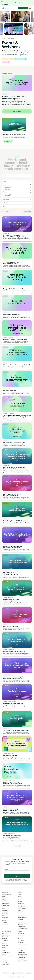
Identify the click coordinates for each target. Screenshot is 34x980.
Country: (6, 869)
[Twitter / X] (13, 973)
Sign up (17, 876)
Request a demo (23, 8)
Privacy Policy (15, 880)
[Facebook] (5, 973)
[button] (32, 3)
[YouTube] (20, 973)
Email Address (7, 864)
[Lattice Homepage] (5, 8)
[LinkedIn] (28, 973)
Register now (17, 111)
